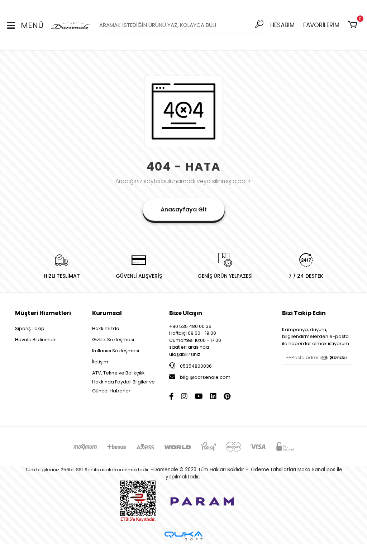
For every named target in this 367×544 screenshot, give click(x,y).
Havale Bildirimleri (36, 339)
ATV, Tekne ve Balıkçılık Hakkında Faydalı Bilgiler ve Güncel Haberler (123, 381)
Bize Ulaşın (185, 313)
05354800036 (195, 366)
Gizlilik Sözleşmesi (113, 339)
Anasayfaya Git (184, 209)
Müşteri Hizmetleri (43, 313)
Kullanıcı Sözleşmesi (115, 350)
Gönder (338, 357)
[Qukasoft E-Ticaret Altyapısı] (183, 535)
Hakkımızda (105, 328)
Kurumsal (107, 313)
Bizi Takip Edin (304, 313)
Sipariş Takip (29, 328)
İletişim (100, 361)
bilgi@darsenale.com (205, 377)
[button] (354, 25)
